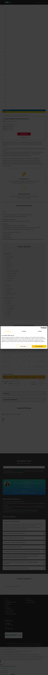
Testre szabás (23, 346)
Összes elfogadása (39, 346)
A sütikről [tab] (40, 331)
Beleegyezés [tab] (8, 331)
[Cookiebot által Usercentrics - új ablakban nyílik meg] (41, 328)
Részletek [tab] (24, 331)
